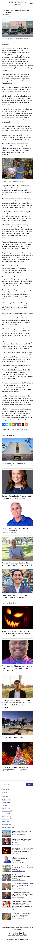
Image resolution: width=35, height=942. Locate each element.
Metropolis (5, 819)
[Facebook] (3, 424)
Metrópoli (5, 816)
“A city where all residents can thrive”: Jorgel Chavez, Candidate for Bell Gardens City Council (22, 894)
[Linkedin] (16, 424)
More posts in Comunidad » (26, 603)
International (6, 811)
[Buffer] (23, 424)
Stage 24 (5, 824)
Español (4, 793)
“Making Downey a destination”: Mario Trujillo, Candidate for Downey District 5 (17, 564)
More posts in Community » (26, 435)
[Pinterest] (19, 424)
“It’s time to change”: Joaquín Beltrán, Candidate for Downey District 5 (16, 596)
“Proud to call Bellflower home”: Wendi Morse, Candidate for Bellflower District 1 (21, 915)
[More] (26, 424)
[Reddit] (13, 424)
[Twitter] (6, 424)
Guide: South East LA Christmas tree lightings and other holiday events (15, 768)
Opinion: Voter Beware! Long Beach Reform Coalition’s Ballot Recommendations (15, 530)
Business (5, 800)
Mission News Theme (12, 939)
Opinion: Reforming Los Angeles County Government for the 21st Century (17, 497)
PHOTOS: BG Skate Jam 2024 (12, 737)
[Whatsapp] (10, 424)
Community (13, 430)
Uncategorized (6, 827)
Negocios (5, 822)
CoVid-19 (5, 808)
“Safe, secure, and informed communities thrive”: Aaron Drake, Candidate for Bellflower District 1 (17, 668)
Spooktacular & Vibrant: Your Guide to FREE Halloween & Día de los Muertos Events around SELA (16, 633)
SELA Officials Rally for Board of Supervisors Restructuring (13, 465)
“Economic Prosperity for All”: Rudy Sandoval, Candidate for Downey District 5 (22, 885)
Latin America (6, 813)
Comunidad (23, 430)
